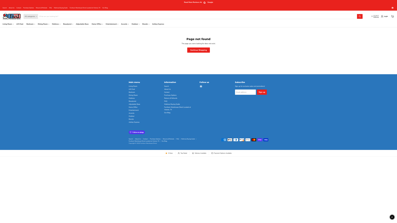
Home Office (97, 24)
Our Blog (105, 8)
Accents (124, 24)
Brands (145, 24)
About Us (11, 8)
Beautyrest (67, 24)
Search (5, 8)
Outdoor (135, 24)
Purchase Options (28, 8)
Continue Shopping (198, 50)
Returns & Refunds (41, 8)
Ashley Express (158, 24)
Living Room (7, 24)
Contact (18, 8)
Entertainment (111, 24)
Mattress (55, 24)
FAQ (50, 8)
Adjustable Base (82, 24)
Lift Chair (19, 24)
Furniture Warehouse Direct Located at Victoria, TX (85, 8)
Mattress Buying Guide (61, 8)
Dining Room (43, 24)
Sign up (262, 92)
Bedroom (30, 24)
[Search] (360, 16)
